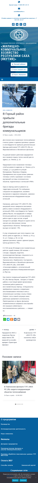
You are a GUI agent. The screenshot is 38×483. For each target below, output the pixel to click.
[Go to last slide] (5, 381)
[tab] (15, 404)
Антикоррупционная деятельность (13, 429)
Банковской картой (28, 465)
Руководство (5, 424)
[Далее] (32, 381)
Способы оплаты (7, 465)
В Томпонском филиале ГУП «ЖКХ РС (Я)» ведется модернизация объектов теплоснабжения (18, 389)
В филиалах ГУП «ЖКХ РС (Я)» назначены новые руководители (30, 335)
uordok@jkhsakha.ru (19, 11)
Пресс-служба (9, 135)
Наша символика (7, 434)
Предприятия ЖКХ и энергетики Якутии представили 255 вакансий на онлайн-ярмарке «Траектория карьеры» (9, 337)
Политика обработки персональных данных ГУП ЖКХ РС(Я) (18, 454)
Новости (9, 110)
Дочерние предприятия (9, 444)
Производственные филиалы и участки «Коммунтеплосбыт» (12, 449)
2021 (4, 110)
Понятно (15, 480)
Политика (23, 480)
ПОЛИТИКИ (10, 476)
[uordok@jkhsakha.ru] (19, 9)
